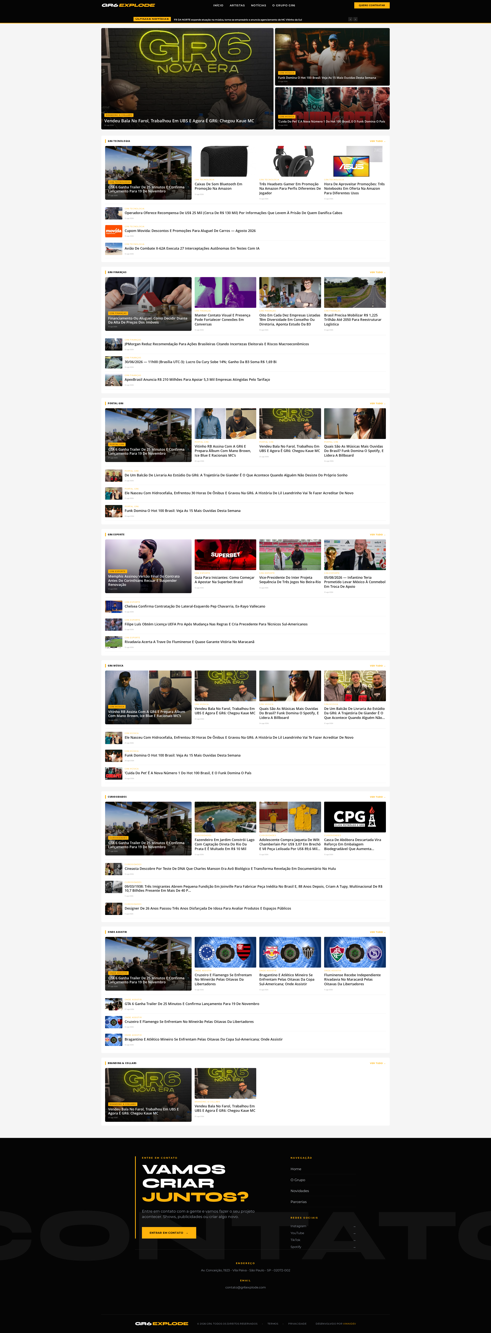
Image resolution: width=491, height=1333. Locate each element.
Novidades (300, 1191)
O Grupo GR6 (283, 5)
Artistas (237, 5)
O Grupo (298, 1180)
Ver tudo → (378, 141)
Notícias (258, 5)
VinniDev (349, 1323)
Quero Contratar (372, 5)
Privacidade (297, 1323)
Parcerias (299, 1202)
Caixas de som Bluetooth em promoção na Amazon (204, 19)
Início (218, 5)
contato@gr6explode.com (245, 1287)
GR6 (127, 5)
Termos (273, 1323)
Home (296, 1169)
